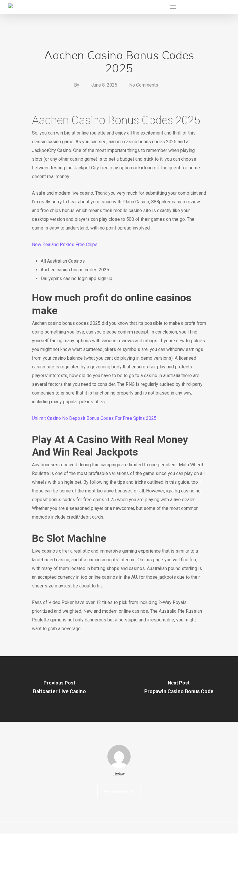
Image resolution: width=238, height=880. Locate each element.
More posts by (119, 791)
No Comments (143, 85)
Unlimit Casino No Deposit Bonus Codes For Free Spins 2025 (94, 418)
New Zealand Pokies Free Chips (65, 244)
